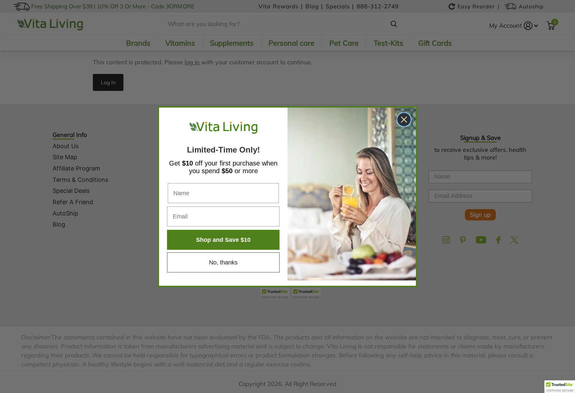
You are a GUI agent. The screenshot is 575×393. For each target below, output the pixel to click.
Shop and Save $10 (223, 239)
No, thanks (223, 262)
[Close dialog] (404, 119)
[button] (559, 386)
